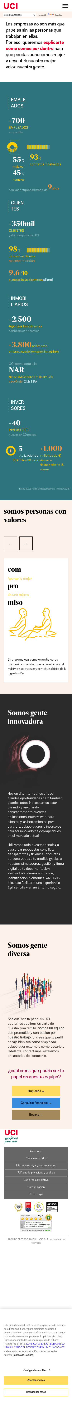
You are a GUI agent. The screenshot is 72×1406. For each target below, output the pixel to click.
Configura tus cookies (34, 1370)
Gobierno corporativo (36, 1180)
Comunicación (36, 1187)
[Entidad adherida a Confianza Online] (38, 1211)
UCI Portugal (36, 1194)
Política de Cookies (23, 1355)
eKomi (48, 280)
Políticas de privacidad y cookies (36, 1172)
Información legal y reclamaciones (36, 1165)
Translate (58, 15)
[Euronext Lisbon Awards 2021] (18, 1211)
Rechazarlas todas (36, 1392)
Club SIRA (30, 381)
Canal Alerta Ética (36, 1158)
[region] (36, 1357)
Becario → (36, 1114)
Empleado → (36, 1091)
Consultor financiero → (36, 1103)
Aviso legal (36, 1151)
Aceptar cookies (36, 1380)
